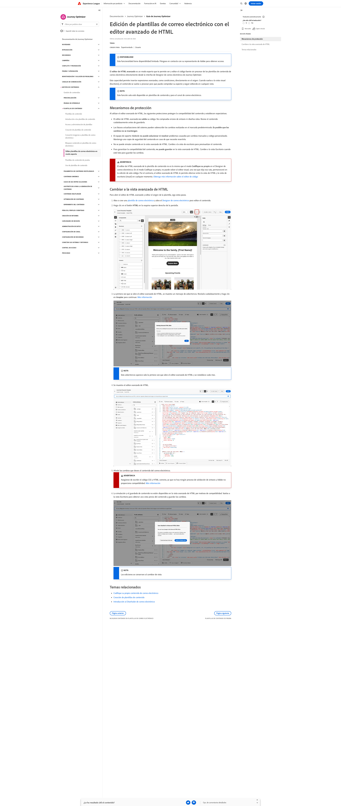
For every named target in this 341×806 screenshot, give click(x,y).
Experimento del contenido (74, 204)
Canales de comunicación (71, 82)
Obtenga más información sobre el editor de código (175, 176)
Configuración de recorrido (73, 237)
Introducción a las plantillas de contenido (80, 119)
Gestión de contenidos (70, 87)
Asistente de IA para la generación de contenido (78, 187)
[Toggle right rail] (241, 10)
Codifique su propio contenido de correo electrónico (135, 593)
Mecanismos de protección (252, 39)
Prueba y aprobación (70, 71)
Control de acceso (69, 248)
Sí (246, 23)
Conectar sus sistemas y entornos (75, 242)
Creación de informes (70, 216)
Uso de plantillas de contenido (76, 165)
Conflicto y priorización (71, 66)
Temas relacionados (249, 49)
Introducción (67, 50)
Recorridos (66, 55)
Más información (144, 297)
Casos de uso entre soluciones (75, 182)
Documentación (117, 16)
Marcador (248, 29)
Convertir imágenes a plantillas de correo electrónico (80, 136)
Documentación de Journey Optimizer (77, 39)
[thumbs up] (188, 802)
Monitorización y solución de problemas (77, 76)
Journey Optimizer (135, 16)
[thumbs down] (194, 802)
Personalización (70, 98)
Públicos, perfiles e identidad (73, 210)
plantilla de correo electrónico (141, 200)
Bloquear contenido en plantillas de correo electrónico (80, 144)
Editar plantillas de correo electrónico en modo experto (81, 152)
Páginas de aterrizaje (72, 103)
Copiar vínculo (260, 29)
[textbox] (79, 24)
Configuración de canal (71, 232)
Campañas (65, 60)
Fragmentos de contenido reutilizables (79, 171)
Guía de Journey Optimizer (158, 16)
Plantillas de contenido (73, 108)
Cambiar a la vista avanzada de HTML (256, 44)
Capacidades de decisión (71, 221)
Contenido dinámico (71, 176)
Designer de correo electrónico (175, 200)
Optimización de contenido (74, 199)
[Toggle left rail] (99, 10)
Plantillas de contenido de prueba (77, 160)
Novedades (66, 44)
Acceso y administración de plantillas (78, 124)
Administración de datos (71, 226)
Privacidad (66, 253)
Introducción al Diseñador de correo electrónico (134, 601)
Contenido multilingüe (72, 194)
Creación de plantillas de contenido (128, 597)
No (252, 23)
